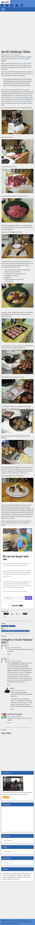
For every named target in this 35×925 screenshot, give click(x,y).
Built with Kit (17, 605)
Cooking (11, 631)
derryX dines (12, 626)
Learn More (6, 797)
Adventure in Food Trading (14, 101)
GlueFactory (21, 631)
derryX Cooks (5, 626)
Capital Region (5, 631)
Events (15, 631)
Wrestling (27, 631)
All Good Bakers (25, 90)
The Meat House (17, 97)
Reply (8, 654)
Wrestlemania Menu (21, 63)
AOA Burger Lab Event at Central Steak (14, 58)
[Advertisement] (17, 29)
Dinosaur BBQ (27, 101)
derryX (19, 55)
